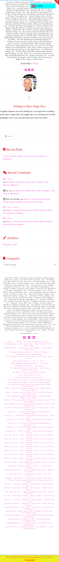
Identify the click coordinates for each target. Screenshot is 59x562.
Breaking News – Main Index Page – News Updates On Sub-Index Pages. (29, 344)
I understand (29, 560)
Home (11, 341)
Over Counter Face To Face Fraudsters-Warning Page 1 (30, 380)
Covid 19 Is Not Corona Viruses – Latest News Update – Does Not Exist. (29, 408)
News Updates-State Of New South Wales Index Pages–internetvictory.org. (29, 385)
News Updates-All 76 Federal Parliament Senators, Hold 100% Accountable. (29, 404)
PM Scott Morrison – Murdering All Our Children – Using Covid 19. (29, 492)
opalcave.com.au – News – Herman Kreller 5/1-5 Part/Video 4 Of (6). (29, 447)
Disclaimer (39, 366)
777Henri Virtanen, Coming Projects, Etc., (33, 341)
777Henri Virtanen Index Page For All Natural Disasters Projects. (29, 481)
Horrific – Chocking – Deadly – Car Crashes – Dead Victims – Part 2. (29, 488)
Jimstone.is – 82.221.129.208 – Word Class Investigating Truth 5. (29, 428)
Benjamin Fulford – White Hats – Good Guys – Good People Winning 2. (29, 508)
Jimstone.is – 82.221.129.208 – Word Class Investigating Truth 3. (29, 420)
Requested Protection (37, 372)
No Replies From (20, 372)
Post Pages (43, 363)
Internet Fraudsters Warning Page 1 (29, 377)
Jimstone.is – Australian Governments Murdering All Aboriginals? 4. (29, 424)
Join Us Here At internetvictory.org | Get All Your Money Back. (29, 357)
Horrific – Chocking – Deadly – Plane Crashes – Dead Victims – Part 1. (29, 496)
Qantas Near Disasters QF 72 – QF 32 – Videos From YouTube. (29, 466)
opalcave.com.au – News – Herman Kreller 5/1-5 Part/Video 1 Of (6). (29, 435)
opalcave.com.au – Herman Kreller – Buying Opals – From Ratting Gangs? (29, 527)
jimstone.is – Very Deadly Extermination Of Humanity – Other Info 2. (29, 416)
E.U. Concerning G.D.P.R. (29, 375)
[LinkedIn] (32, 70)
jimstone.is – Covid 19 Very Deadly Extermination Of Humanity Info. (30, 412)
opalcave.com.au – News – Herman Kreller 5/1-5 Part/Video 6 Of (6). (29, 455)
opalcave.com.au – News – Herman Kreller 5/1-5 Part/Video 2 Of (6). (29, 439)
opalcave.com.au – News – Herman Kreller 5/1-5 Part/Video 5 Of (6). (29, 451)
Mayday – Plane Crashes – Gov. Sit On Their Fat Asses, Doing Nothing (29, 459)
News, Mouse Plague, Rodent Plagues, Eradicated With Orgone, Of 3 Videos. (29, 397)
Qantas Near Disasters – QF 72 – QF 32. (29, 361)
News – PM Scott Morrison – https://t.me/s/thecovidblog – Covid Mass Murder (29, 389)
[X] (29, 70)
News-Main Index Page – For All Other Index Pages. (29, 382)
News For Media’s (41, 352)
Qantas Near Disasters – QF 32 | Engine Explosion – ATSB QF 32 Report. (29, 470)
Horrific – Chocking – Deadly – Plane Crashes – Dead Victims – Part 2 (29, 500)
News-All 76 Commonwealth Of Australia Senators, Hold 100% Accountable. (29, 400)
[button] (29, 97)
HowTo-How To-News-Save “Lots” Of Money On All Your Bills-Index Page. (29, 512)
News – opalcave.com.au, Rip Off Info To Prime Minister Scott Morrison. (29, 393)
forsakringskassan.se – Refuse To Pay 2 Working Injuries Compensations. (29, 523)
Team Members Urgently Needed (24, 363)
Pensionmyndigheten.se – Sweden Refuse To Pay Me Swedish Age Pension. (29, 516)
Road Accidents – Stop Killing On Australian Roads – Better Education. (29, 463)
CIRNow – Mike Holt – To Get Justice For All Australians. (29, 478)
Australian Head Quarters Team (29, 354)
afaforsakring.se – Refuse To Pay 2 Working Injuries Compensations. (29, 520)
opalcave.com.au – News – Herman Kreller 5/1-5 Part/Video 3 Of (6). (29, 443)
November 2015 (10, 245)
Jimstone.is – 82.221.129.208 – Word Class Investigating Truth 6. (29, 432)
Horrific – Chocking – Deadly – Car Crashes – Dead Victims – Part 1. (29, 485)
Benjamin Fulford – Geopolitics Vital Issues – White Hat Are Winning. (29, 504)
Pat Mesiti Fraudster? (24, 366)
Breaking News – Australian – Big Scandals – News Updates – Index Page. (29, 348)
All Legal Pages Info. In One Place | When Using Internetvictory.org (29, 369)
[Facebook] (26, 70)
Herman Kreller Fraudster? (21, 352)
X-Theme (34, 64)
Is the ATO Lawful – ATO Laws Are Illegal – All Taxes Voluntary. (29, 474)
